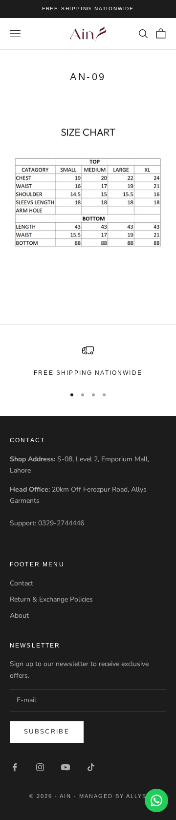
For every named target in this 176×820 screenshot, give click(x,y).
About (19, 615)
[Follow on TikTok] (91, 767)
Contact (21, 583)
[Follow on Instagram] (40, 767)
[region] (88, 361)
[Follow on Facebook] (15, 767)
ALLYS (136, 796)
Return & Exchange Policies (51, 599)
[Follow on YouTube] (65, 767)
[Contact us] (156, 800)
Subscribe (46, 731)
